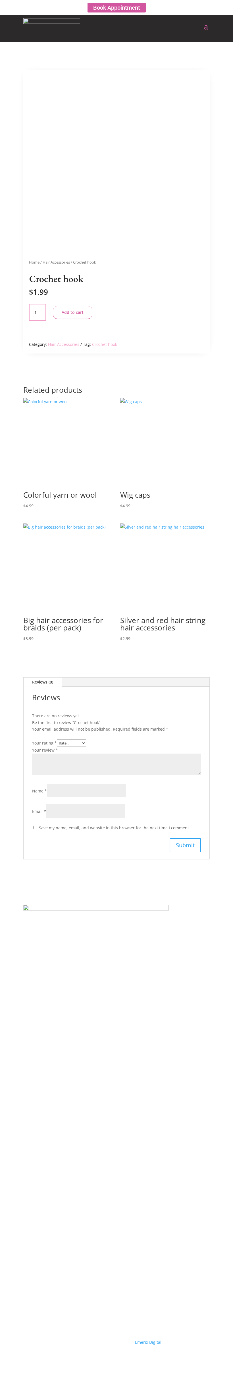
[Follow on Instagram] (127, 1358)
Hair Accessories (56, 262)
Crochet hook (104, 344)
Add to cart (73, 312)
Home (34, 262)
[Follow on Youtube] (116, 1358)
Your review (45, 750)
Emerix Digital (147, 1342)
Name (39, 791)
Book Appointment (116, 7)
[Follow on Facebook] (105, 1358)
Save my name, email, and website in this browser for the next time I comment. (114, 827)
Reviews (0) (42, 682)
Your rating (44, 743)
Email (39, 811)
